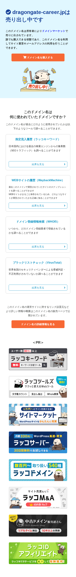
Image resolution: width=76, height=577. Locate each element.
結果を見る (38, 164)
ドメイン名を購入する (40, 57)
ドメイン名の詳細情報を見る (38, 324)
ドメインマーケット (53, 31)
